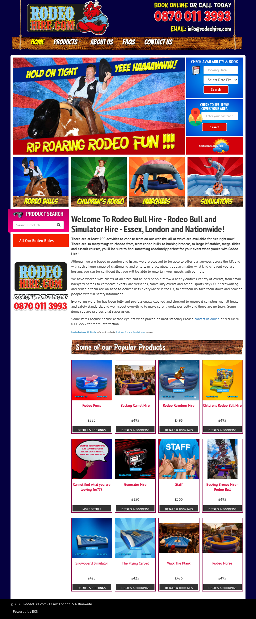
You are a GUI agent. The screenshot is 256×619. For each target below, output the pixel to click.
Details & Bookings (92, 430)
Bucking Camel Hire (135, 405)
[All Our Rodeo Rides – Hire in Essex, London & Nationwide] (41, 182)
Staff (178, 484)
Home (37, 42)
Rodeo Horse (222, 563)
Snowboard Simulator (92, 563)
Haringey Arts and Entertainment (130, 332)
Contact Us (158, 42)
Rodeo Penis (91, 405)
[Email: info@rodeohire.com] (200, 29)
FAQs (128, 42)
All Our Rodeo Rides (36, 240)
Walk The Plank (178, 563)
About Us (101, 42)
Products (66, 42)
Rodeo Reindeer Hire (178, 405)
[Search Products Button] (59, 225)
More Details (91, 509)
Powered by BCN (25, 611)
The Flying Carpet (135, 563)
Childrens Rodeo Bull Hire (222, 405)
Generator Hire (135, 484)
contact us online (207, 319)
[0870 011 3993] (192, 17)
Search (216, 89)
